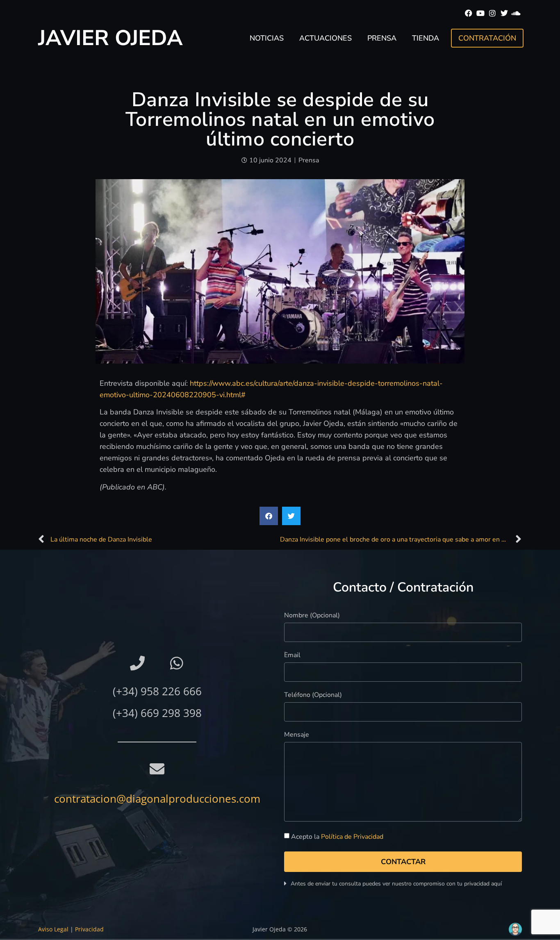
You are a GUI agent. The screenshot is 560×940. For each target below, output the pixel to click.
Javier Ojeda (110, 37)
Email (292, 656)
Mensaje (296, 735)
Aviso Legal (53, 929)
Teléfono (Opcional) (313, 695)
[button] (269, 516)
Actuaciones (325, 38)
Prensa (381, 38)
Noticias (267, 38)
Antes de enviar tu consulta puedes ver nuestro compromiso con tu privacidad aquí (396, 884)
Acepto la (337, 837)
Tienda (425, 38)
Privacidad (89, 929)
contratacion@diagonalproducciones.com (157, 798)
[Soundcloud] (516, 13)
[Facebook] (469, 13)
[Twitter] (504, 13)
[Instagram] (493, 13)
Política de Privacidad (352, 837)
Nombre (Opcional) (312, 616)
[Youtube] (481, 13)
